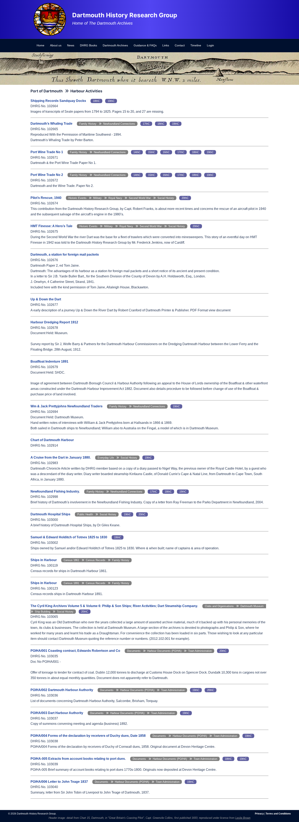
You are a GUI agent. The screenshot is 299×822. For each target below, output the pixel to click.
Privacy (259, 813)
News (70, 45)
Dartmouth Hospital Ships (50, 514)
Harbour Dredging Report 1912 (54, 322)
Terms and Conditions (278, 813)
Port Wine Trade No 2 (47, 175)
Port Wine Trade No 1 (47, 152)
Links (165, 45)
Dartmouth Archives (115, 45)
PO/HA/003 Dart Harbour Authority (57, 713)
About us (55, 45)
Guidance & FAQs (145, 45)
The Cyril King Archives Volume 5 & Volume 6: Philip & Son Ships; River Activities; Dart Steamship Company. (114, 606)
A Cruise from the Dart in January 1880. (61, 457)
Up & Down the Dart (46, 299)
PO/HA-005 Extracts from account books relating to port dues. (78, 758)
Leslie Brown (242, 817)
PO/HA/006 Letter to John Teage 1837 (59, 781)
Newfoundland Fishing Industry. (55, 491)
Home (40, 45)
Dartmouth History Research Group (124, 15)
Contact (180, 45)
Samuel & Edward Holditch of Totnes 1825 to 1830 (69, 537)
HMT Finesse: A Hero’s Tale (51, 226)
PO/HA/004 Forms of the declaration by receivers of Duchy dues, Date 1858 (88, 735)
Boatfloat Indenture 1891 (49, 361)
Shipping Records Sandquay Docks (58, 100)
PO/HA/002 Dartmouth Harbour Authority (62, 690)
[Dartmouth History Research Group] (50, 19)
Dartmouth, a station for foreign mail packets (65, 254)
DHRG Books (88, 45)
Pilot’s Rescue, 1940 (46, 198)
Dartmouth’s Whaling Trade (51, 123)
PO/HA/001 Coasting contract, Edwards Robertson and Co (75, 650)
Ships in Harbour (44, 560)
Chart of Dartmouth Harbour (52, 440)
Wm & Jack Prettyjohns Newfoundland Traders (67, 406)
